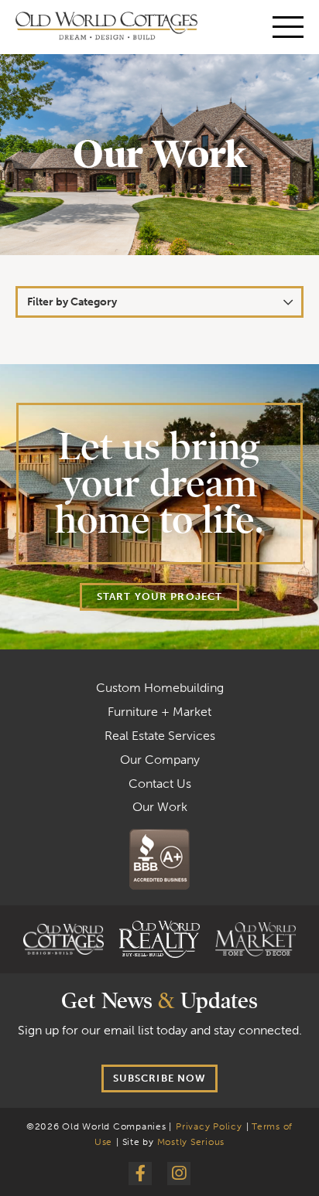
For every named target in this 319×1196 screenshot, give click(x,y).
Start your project (160, 596)
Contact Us (160, 783)
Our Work (159, 806)
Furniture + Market (159, 711)
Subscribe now (160, 1078)
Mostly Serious (191, 1141)
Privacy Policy (209, 1126)
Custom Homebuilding (160, 687)
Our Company (160, 759)
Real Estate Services (160, 735)
